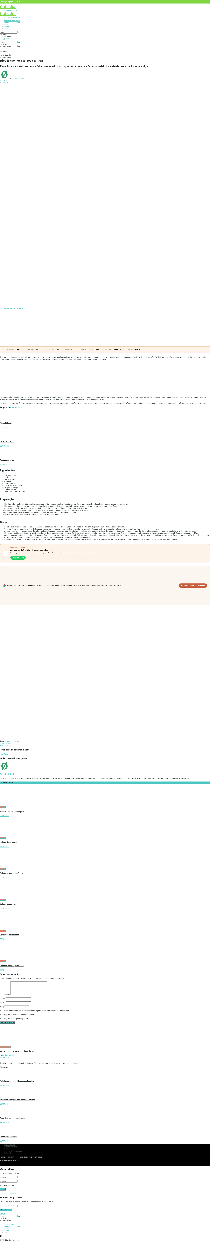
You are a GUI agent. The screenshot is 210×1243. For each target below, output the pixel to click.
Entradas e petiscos (12, 22)
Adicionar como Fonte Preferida (193, 585)
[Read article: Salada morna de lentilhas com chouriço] (105, 1073)
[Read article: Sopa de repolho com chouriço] (105, 1110)
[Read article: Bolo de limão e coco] (105, 827)
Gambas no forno (7, 460)
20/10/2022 (4, 446)
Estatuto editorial (10, 1147)
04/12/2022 (4, 428)
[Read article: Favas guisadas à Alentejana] (105, 796)
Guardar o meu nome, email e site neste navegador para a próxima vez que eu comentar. (36, 1011)
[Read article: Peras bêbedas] (105, 415)
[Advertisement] (65, 675)
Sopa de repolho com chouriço (12, 1118)
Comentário (5, 995)
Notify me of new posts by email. (15, 1019)
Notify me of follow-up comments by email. (19, 1015)
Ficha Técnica (9, 1145)
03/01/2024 (4, 939)
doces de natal (14, 741)
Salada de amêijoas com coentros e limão (17, 1100)
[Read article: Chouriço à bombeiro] (105, 1128)
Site (1, 1007)
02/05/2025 (4, 816)
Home (2, 55)
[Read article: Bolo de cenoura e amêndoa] (105, 858)
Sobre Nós (8, 1153)
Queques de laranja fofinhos (12, 966)
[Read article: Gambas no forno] (105, 452)
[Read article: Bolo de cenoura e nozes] (105, 888)
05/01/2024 (4, 877)
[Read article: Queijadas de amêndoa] (105, 919)
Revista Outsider (17, 78)
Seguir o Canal (18, 557)
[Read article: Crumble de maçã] (105, 433)
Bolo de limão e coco (9, 842)
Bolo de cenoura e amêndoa (11, 873)
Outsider (8, 6)
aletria (6, 741)
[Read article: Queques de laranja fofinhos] (105, 950)
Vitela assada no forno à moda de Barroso (17, 1051)
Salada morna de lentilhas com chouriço (17, 1081)
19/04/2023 (4, 464)
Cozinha (8, 55)
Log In (2, 1214)
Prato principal (9, 20)
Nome (3, 998)
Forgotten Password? (8, 1193)
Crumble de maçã (7, 442)
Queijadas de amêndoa (9, 935)
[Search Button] (19, 46)
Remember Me (8, 1185)
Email (2, 1002)
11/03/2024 (4, 847)
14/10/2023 (4, 80)
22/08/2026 (4, 1057)
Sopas (6, 38)
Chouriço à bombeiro (9, 1136)
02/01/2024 (4, 970)
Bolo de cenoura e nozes (10, 904)
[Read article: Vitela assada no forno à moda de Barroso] (105, 1035)
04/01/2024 (4, 908)
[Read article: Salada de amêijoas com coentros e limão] (105, 1091)
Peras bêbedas (6, 423)
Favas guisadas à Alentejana (12, 811)
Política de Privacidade (13, 1151)
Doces (6, 24)
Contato (7, 1149)
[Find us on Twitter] (1, 1165)
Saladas (7, 26)
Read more (4, 1067)
